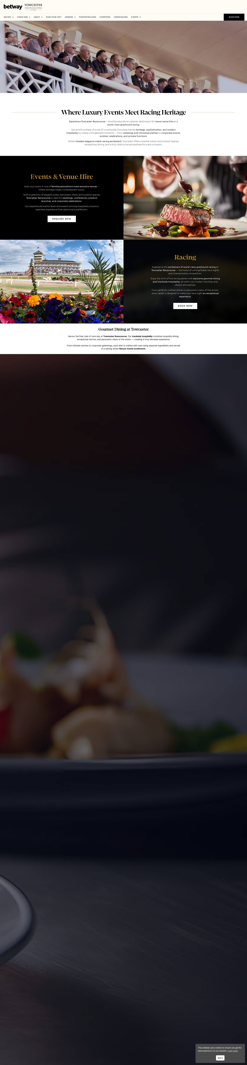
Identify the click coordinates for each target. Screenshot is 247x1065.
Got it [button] (220, 1058)
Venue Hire (22, 17)
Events (134, 17)
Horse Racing (121, 17)
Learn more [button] (232, 1051)
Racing (7, 17)
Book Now (234, 17)
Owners (69, 17)
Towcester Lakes (87, 17)
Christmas (105, 17)
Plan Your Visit (53, 17)
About (37, 17)
